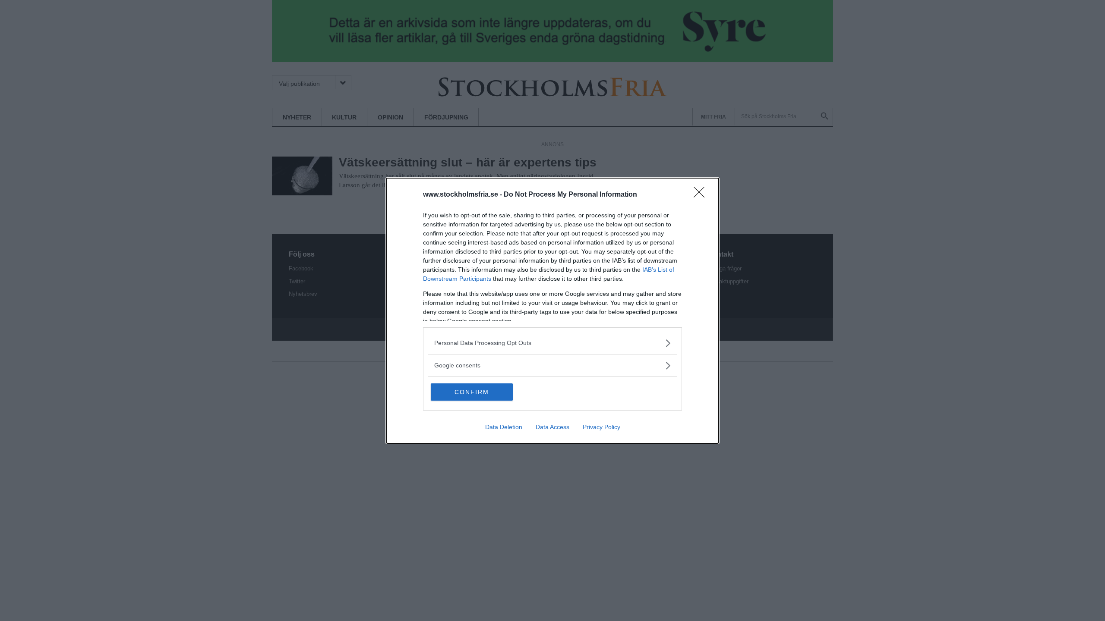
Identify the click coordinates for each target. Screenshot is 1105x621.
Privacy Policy (601, 426)
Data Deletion (503, 426)
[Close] (702, 195)
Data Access (552, 426)
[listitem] (552, 343)
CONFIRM (472, 392)
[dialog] (552, 310)
